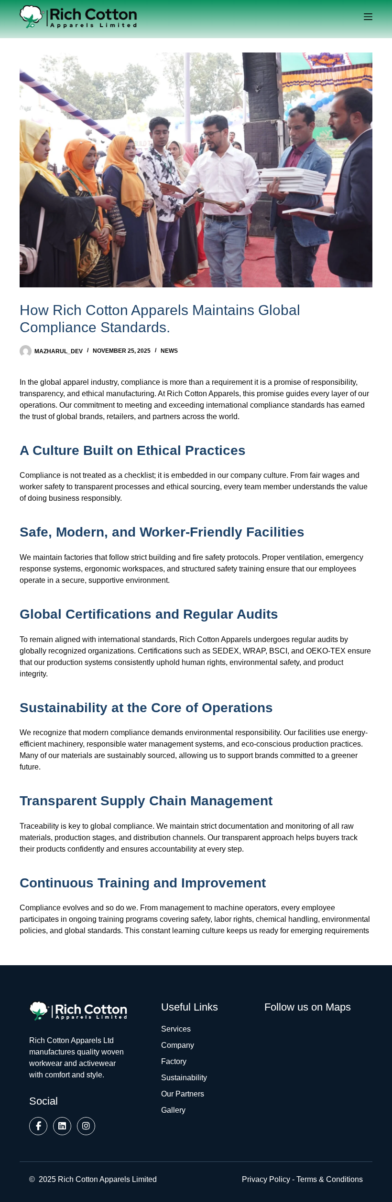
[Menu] (368, 16)
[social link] (38, 1126)
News (169, 351)
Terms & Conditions (329, 1179)
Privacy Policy (266, 1179)
